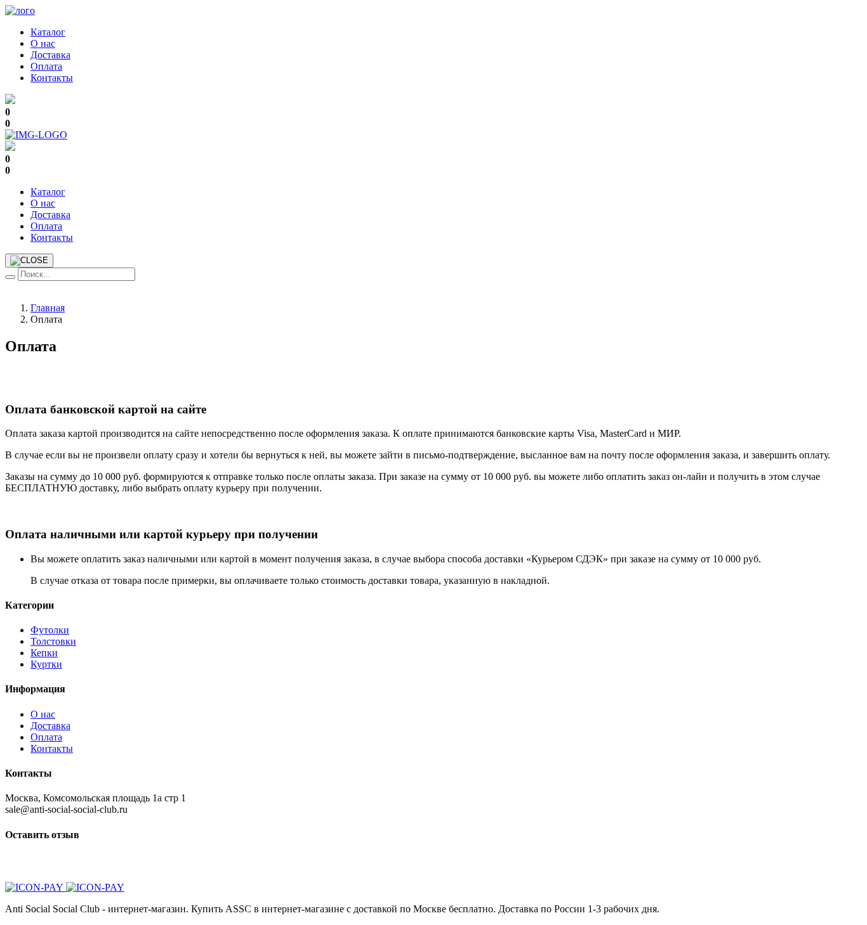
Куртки (46, 664)
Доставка (50, 54)
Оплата (46, 66)
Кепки (44, 652)
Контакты (51, 77)
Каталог (47, 32)
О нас (42, 43)
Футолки (49, 629)
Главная (47, 307)
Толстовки (53, 641)
